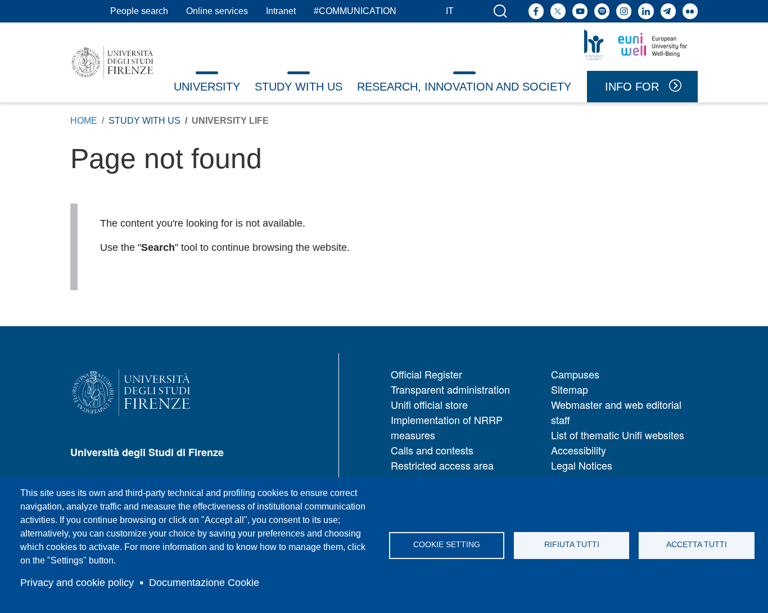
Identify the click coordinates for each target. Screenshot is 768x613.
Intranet (281, 11)
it (450, 11)
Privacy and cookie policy (77, 582)
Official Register (426, 374)
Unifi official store (429, 404)
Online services (217, 11)
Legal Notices (581, 465)
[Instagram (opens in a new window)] (623, 11)
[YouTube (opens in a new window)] (580, 11)
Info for (632, 86)
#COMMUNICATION (355, 11)
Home (83, 120)
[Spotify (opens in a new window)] (601, 11)
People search (139, 11)
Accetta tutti (696, 544)
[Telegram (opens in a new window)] (668, 11)
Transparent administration (450, 389)
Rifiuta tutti (571, 544)
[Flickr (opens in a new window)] (690, 11)
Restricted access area (442, 465)
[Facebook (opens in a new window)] (536, 11)
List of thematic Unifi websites (617, 434)
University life (230, 120)
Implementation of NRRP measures (447, 427)
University (207, 86)
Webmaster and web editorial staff (616, 412)
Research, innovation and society (464, 86)
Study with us (298, 86)
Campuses (575, 374)
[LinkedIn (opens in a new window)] (645, 11)
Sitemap (569, 389)
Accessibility (578, 450)
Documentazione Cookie (204, 582)
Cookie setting (446, 544)
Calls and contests (432, 450)
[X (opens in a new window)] (558, 11)
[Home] (112, 62)
